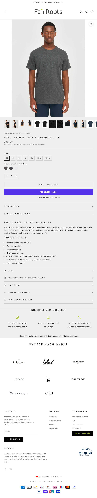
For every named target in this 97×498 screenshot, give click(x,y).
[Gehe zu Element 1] (7, 124)
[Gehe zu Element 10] (75, 124)
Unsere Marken (55, 421)
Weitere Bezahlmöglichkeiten (49, 197)
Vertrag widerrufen (82, 433)
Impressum (53, 428)
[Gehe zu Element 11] (82, 124)
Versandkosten (17, 145)
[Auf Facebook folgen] (5, 469)
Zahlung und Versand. (70, 336)
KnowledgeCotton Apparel (17, 133)
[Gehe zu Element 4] (29, 123)
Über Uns (52, 417)
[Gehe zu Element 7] (52, 124)
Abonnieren (13, 439)
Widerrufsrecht (77, 424)
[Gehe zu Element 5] (37, 124)
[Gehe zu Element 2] (14, 124)
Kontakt (52, 424)
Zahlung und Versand (80, 417)
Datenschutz (77, 428)
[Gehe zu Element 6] (45, 124)
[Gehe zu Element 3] (22, 123)
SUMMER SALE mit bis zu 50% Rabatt (48, 2)
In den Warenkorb (48, 185)
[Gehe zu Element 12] (90, 124)
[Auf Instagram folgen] (11, 469)
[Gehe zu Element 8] (60, 124)
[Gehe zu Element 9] (67, 123)
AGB (73, 421)
